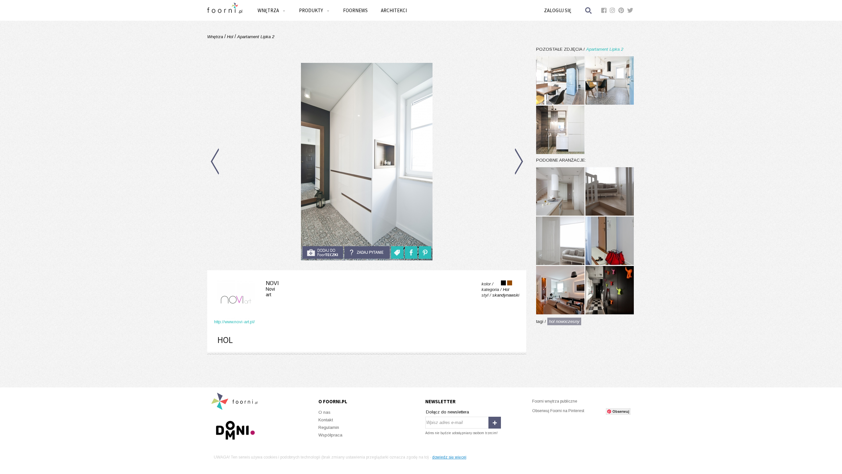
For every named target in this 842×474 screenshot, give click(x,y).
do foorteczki (322, 252)
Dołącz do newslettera (447, 411)
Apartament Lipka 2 (255, 36)
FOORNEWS (355, 10)
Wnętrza (215, 36)
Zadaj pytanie (367, 252)
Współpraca (330, 435)
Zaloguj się (557, 10)
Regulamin (328, 427)
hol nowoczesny (564, 321)
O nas (324, 412)
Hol (230, 36)
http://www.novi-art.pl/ (234, 321)
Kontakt (325, 419)
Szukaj (589, 10)
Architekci (394, 10)
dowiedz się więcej (449, 457)
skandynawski (505, 295)
